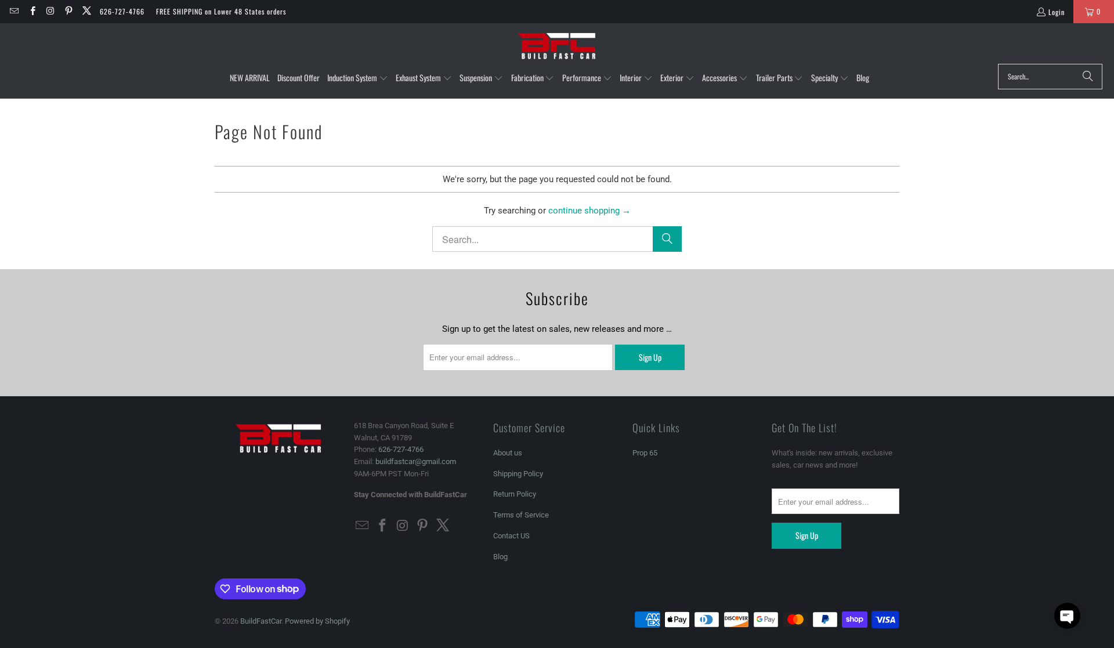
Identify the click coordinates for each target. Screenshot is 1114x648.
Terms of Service (521, 515)
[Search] (1087, 76)
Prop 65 (644, 452)
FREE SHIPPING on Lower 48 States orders (221, 11)
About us (507, 452)
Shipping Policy (518, 473)
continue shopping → (589, 210)
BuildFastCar (260, 621)
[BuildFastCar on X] (86, 11)
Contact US (511, 535)
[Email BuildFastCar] (14, 11)
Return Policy (514, 494)
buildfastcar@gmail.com (415, 461)
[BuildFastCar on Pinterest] (68, 11)
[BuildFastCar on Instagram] (50, 11)
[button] (357, 78)
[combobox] (1050, 76)
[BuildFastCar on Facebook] (32, 11)
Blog (500, 556)
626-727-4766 (122, 11)
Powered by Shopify (317, 621)
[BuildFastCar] (557, 46)
